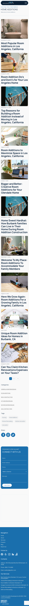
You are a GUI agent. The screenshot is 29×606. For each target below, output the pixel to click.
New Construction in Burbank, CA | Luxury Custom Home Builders (13, 578)
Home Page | (4, 7)
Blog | (8, 7)
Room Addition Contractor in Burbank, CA (11, 583)
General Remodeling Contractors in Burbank (12, 580)
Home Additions (13, 417)
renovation (5, 425)
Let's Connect (5, 604)
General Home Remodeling (8, 389)
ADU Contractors (6, 409)
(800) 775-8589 (9, 567)
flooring (4, 417)
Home (2, 535)
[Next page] (18, 378)
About (2, 538)
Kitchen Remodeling (7, 401)
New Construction (6, 397)
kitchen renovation (20, 421)
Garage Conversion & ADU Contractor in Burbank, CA (14, 585)
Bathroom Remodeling (7, 405)
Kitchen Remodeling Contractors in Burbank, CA (13, 587)
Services (3, 540)
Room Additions (5, 393)
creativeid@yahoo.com (10, 570)
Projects (3, 542)
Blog (2, 544)
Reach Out (3, 547)
